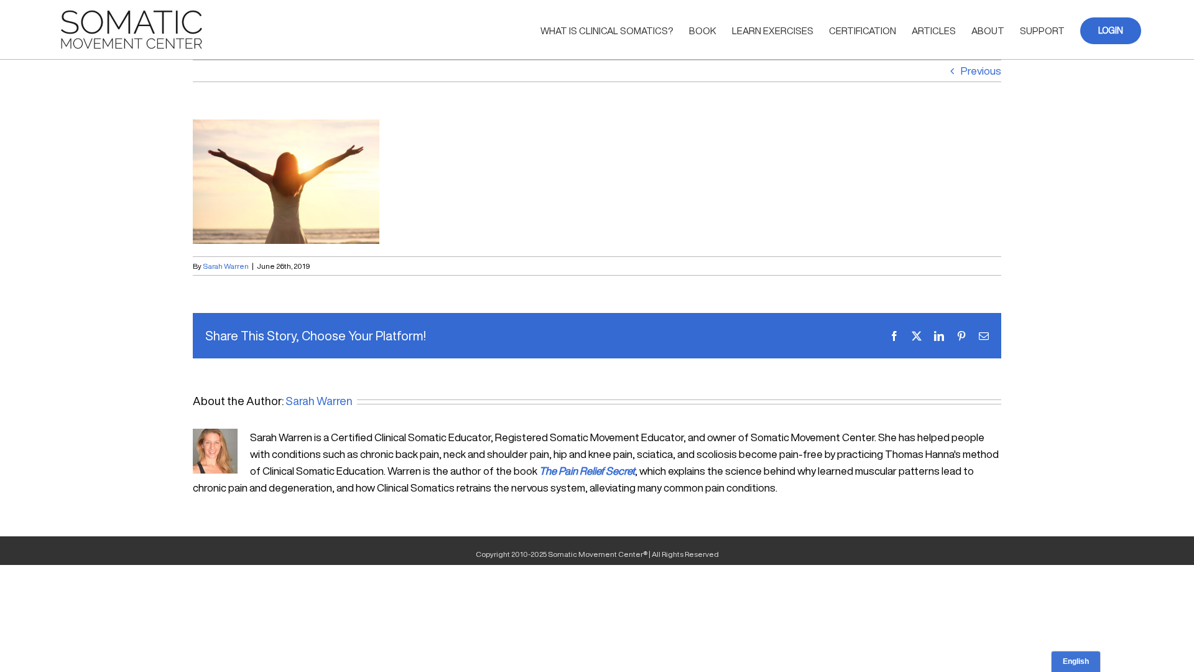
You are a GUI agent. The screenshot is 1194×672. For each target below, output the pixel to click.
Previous (981, 70)
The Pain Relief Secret (587, 470)
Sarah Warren (226, 266)
